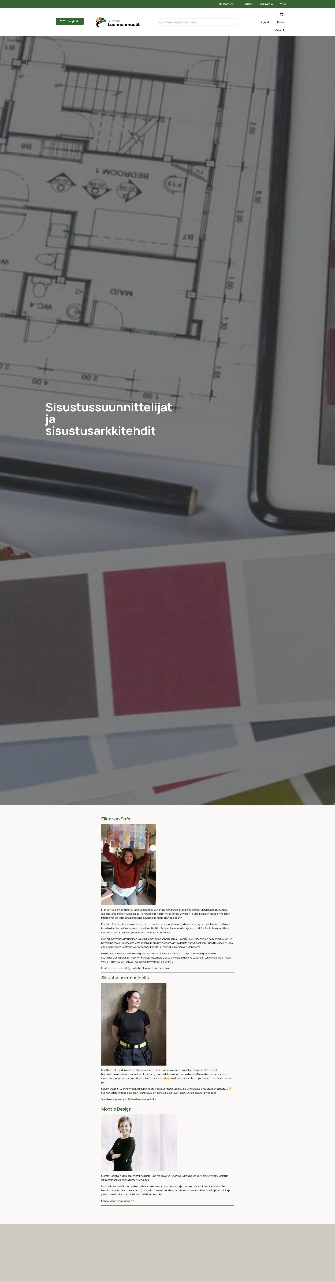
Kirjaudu (265, 22)
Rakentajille (226, 4)
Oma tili (279, 30)
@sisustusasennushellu (142, 1099)
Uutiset (248, 4)
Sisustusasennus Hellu (125, 978)
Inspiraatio (266, 4)
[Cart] (281, 14)
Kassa (280, 22)
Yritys (283, 4)
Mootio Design (116, 1109)
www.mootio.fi (125, 1201)
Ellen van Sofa (115, 819)
